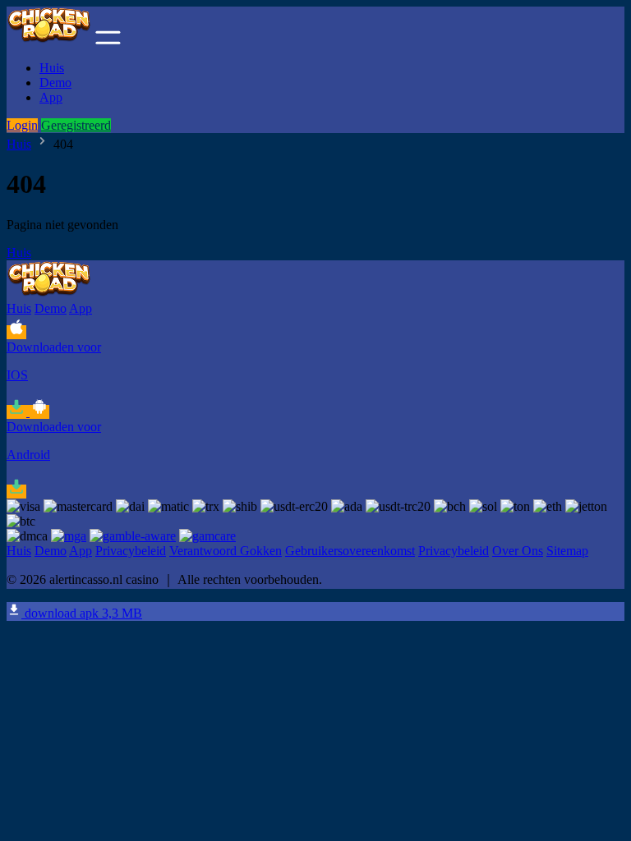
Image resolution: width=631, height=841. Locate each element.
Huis (51, 68)
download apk (81, 613)
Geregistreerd (76, 125)
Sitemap (567, 551)
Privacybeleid (130, 551)
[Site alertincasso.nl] (49, 40)
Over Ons (517, 551)
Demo (55, 83)
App (50, 97)
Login (22, 125)
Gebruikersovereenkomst (350, 551)
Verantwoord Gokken (225, 551)
